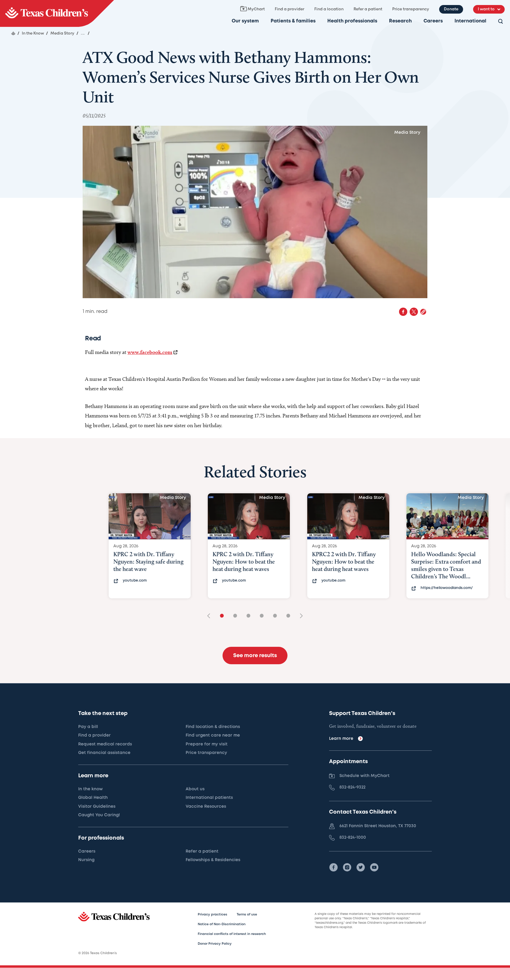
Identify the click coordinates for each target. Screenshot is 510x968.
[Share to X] (414, 312)
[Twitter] (360, 867)
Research (400, 21)
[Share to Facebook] (403, 312)
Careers (433, 21)
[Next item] (299, 616)
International (470, 21)
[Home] (13, 33)
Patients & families (293, 21)
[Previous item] (210, 616)
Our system (245, 21)
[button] (423, 312)
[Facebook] (333, 867)
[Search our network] (500, 22)
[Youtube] (374, 867)
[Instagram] (347, 867)
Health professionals (352, 21)
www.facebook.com (150, 352)
